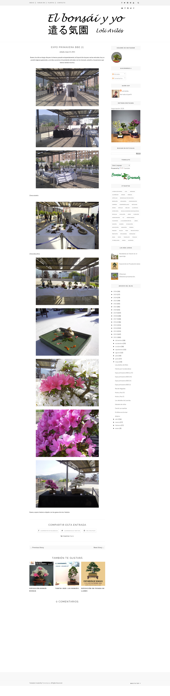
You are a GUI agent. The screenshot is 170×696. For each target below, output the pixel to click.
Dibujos (127, 207)
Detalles (120, 207)
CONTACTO (61, 3)
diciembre (118, 340)
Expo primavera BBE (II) (123, 381)
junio (117, 359)
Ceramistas (123, 201)
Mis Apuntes (115, 227)
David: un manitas (121, 408)
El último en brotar (121, 412)
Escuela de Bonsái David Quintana (130, 211)
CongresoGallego (124, 204)
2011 (115, 337)
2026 (115, 291)
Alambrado (115, 194)
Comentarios (118, 78)
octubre (118, 346)
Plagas (121, 230)
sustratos (130, 240)
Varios (123, 240)
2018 (115, 316)
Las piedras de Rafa (121, 365)
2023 (115, 300)
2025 (115, 294)
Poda (126, 230)
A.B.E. (126, 191)
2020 (115, 310)
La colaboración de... (126, 220)
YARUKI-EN (41, 3)
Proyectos (115, 233)
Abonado (132, 191)
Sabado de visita (120, 404)
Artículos (114, 198)
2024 (115, 297)
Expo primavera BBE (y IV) (124, 373)
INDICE (31, 3)
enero (117, 428)
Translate (126, 168)
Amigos (123, 194)
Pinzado (114, 230)
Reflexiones (123, 233)
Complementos (133, 201)
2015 (115, 325)
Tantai (119, 237)
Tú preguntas (115, 240)
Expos (72, 536)
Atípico (117, 416)
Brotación (115, 201)
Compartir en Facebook (49, 530)
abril (116, 419)
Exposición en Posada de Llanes (92, 589)
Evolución (122, 214)
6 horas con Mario (117, 191)
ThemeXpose (46, 683)
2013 (115, 331)
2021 (115, 307)
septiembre (119, 349)
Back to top (134, 683)
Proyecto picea (135, 230)
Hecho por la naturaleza (123, 369)
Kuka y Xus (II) (120, 392)
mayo (117, 362)
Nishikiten (124, 227)
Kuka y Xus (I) (119, 396)
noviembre (119, 343)
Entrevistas (115, 211)
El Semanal (135, 207)
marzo (117, 422)
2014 (115, 328)
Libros (136, 220)
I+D (123, 217)
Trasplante (127, 237)
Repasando (132, 233)
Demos (114, 207)
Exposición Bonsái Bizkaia (38, 589)
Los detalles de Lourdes (123, 400)
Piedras (131, 227)
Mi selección (129, 224)
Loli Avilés (125, 91)
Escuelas (114, 214)
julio (116, 356)
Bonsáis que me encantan (127, 198)
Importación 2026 (117, 108)
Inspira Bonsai (130, 217)
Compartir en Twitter (72, 530)
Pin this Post (91, 530)
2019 (115, 313)
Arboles (130, 194)
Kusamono (115, 220)
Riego (113, 237)
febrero (118, 425)
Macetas (114, 224)
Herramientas (116, 217)
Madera (121, 224)
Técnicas (134, 237)
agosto (117, 352)
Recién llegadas (120, 388)
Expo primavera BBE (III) (123, 377)
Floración (136, 214)
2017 (115, 319)
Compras (114, 204)
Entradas (117, 74)
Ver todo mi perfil (126, 94)
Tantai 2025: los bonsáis (67, 588)
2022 (115, 304)
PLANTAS (51, 3)
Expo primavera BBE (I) (123, 384)
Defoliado (134, 204)
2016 (115, 322)
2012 (115, 334)
